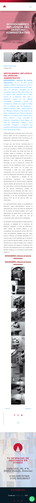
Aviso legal (14, 490)
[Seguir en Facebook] (14, 415)
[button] (32, 499)
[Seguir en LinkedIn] (21, 415)
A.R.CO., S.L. (19, 495)
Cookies (22, 490)
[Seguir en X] (18, 415)
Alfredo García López (10, 66)
